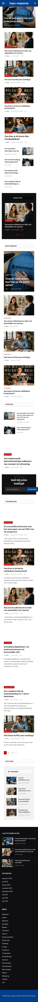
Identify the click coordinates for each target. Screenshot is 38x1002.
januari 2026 (6, 885)
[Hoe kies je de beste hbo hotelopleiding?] (19, 125)
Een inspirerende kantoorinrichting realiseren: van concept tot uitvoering (18, 461)
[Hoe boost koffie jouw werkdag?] (19, 69)
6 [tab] (23, 235)
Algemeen (5, 914)
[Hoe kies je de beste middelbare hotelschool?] (19, 95)
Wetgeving (8, 522)
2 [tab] (16, 235)
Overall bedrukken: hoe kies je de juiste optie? (17, 282)
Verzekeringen (7, 966)
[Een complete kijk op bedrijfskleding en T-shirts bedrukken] (27, 184)
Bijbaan (4, 927)
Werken (4, 973)
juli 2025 (5, 894)
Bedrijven (5, 921)
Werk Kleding (9, 687)
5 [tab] (21, 235)
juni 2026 (5, 882)
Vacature (8, 47)
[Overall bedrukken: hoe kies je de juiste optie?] (19, 271)
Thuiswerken (6, 953)
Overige (4, 947)
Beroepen (5, 924)
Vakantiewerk (6, 963)
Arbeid (4, 917)
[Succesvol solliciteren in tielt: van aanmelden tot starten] (19, 40)
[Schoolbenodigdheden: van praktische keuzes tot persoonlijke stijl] (19, 635)
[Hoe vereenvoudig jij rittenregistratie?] (27, 162)
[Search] (35, 3)
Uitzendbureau (7, 956)
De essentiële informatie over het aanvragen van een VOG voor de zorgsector (19, 529)
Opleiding (8, 102)
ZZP (3, 982)
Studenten (5, 950)
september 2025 (7, 891)
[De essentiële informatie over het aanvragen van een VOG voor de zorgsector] (27, 151)
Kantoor (8, 75)
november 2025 (7, 888)
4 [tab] (20, 235)
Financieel (5, 930)
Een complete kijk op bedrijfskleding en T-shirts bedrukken (12, 184)
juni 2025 (5, 898)
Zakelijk (4, 979)
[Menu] (3, 3)
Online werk (6, 940)
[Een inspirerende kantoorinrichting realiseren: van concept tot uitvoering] (27, 173)
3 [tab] (18, 235)
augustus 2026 (7, 878)
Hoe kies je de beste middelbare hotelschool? (24, 812)
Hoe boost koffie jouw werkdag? (18, 80)
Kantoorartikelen (7, 937)
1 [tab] (15, 235)
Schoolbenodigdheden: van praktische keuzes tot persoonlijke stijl (16, 649)
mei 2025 (5, 901)
